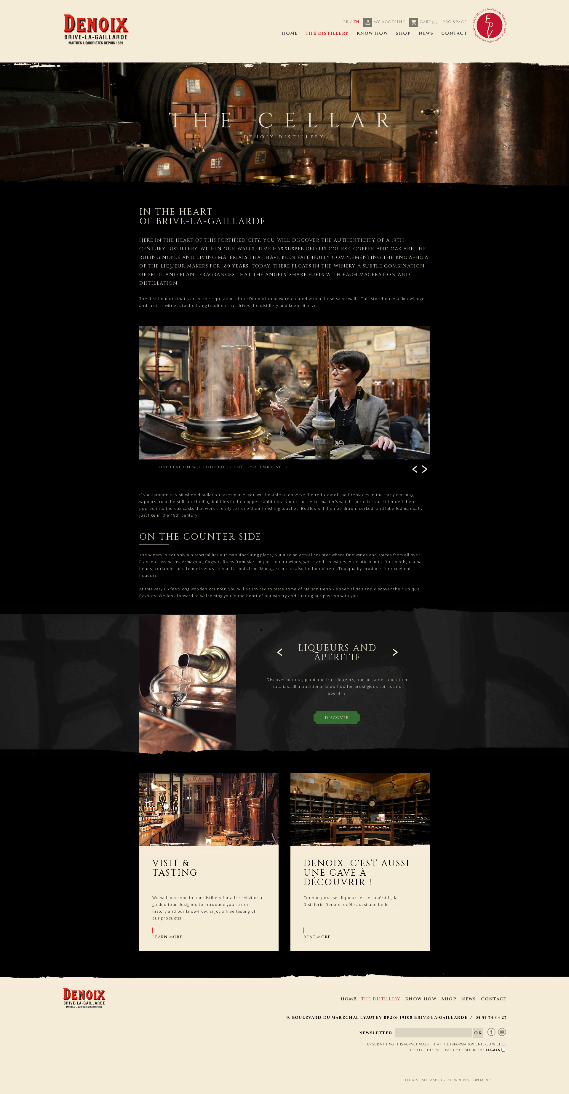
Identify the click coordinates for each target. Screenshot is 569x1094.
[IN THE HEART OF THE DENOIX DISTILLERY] (284, 392)
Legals (411, 1080)
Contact (454, 33)
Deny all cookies (385, 1088)
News (426, 33)
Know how (372, 33)
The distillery (327, 33)
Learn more (167, 937)
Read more (317, 937)
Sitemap (429, 1080)
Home (290, 33)
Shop (403, 33)
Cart (428, 22)
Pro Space (454, 22)
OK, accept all (335, 1088)
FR (346, 22)
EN (356, 22)
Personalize (427, 1088)
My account (389, 22)
